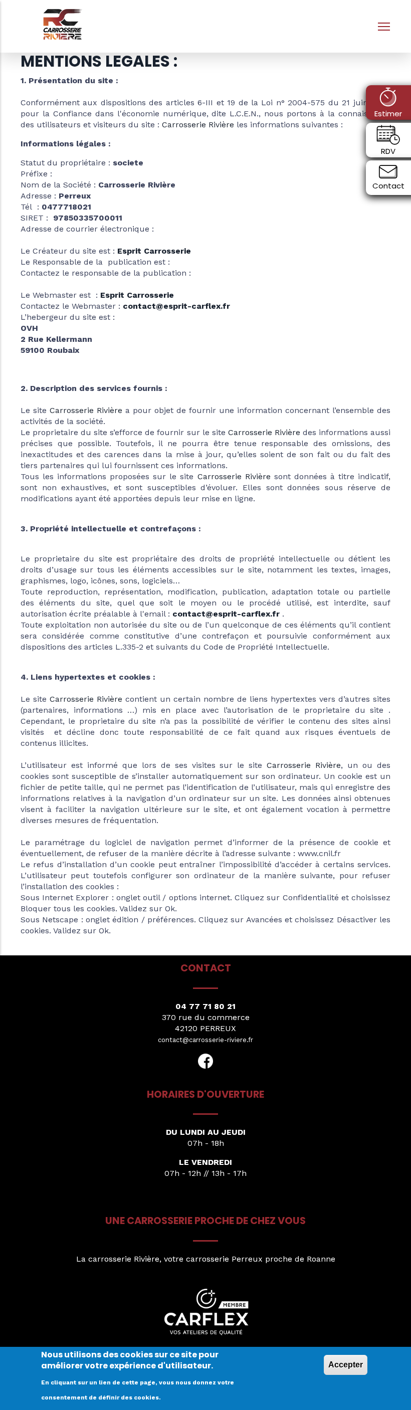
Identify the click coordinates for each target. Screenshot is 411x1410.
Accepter (345, 1364)
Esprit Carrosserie (154, 251)
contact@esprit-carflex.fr (176, 306)
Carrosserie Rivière (198, 124)
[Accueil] (63, 24)
